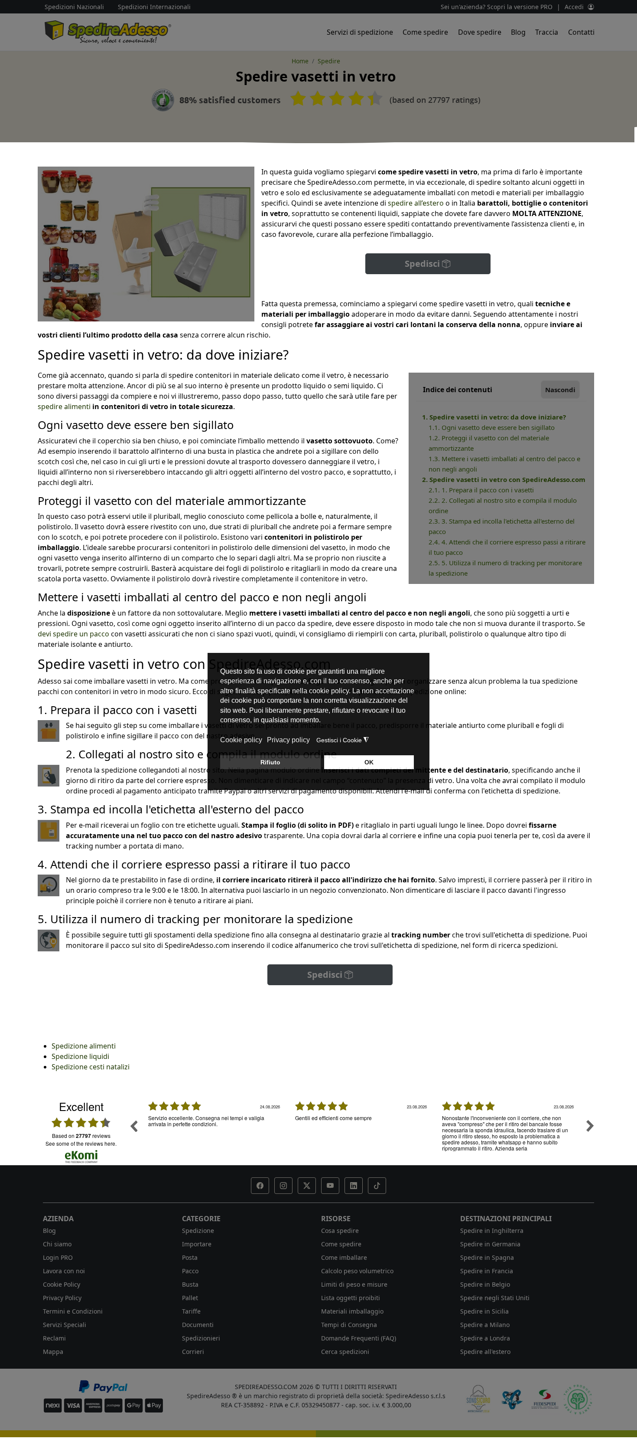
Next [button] (590, 1126)
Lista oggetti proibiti (350, 1298)
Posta (190, 1257)
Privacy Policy (62, 1298)
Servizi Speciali (64, 1325)
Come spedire (425, 32)
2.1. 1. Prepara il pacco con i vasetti (481, 489)
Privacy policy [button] (288, 740)
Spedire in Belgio (485, 1284)
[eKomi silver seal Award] (163, 100)
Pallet (190, 1298)
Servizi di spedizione (360, 32)
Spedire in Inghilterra (491, 1230)
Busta (190, 1284)
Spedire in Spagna (487, 1257)
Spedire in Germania (490, 1244)
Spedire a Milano (485, 1325)
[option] (215, 1132)
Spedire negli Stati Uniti (495, 1298)
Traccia (546, 32)
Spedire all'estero (485, 1351)
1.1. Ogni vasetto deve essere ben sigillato (492, 427)
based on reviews (81, 1136)
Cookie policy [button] (241, 740)
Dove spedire (479, 32)
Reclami (54, 1338)
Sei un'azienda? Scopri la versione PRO (496, 7)
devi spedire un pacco (73, 634)
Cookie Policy (61, 1284)
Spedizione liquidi (80, 1056)
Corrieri (193, 1351)
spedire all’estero (416, 203)
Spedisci (423, 263)
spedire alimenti (65, 406)
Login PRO (58, 1257)
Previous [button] (133, 1126)
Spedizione (198, 1230)
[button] (260, 1185)
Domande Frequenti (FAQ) (358, 1338)
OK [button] (369, 762)
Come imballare (344, 1257)
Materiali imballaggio (352, 1311)
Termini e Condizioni (73, 1311)
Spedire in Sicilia (484, 1311)
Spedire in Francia (486, 1271)
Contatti (581, 32)
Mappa (53, 1351)
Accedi (574, 7)
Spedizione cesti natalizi (91, 1067)
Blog (518, 32)
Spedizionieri (201, 1338)
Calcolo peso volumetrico (357, 1271)
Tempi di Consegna (349, 1325)
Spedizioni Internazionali (154, 7)
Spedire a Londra (485, 1338)
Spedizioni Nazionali (74, 7)
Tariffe (191, 1311)
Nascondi (560, 389)
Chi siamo (57, 1244)
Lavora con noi (64, 1271)
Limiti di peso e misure (354, 1284)
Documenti (198, 1325)
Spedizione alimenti (84, 1046)
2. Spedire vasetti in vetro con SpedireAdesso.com (503, 479)
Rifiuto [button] (270, 762)
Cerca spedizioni (345, 1351)
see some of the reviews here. (81, 1143)
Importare (196, 1244)
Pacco (190, 1271)
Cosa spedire (340, 1230)
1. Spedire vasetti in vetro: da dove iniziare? (495, 417)
